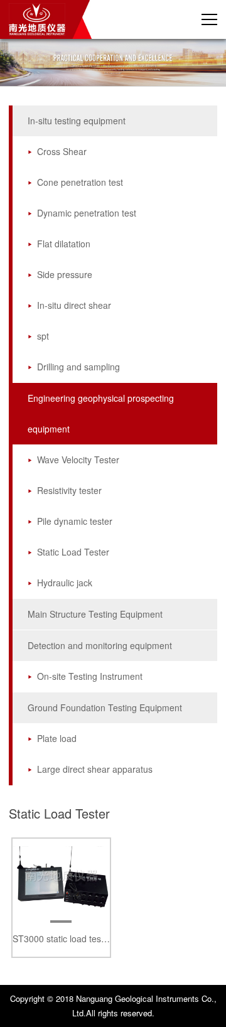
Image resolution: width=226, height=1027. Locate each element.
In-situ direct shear (74, 305)
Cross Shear (62, 151)
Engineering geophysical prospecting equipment (101, 413)
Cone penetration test (80, 182)
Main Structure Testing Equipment (95, 614)
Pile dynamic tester (74, 521)
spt (43, 336)
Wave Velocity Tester (78, 459)
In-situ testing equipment (77, 120)
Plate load (57, 738)
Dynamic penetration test (86, 213)
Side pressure (64, 274)
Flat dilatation (63, 243)
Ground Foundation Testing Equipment (105, 707)
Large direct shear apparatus (95, 769)
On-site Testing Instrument (90, 676)
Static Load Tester (73, 552)
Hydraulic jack (64, 582)
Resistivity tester (69, 490)
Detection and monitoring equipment (100, 645)
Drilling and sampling (78, 366)
